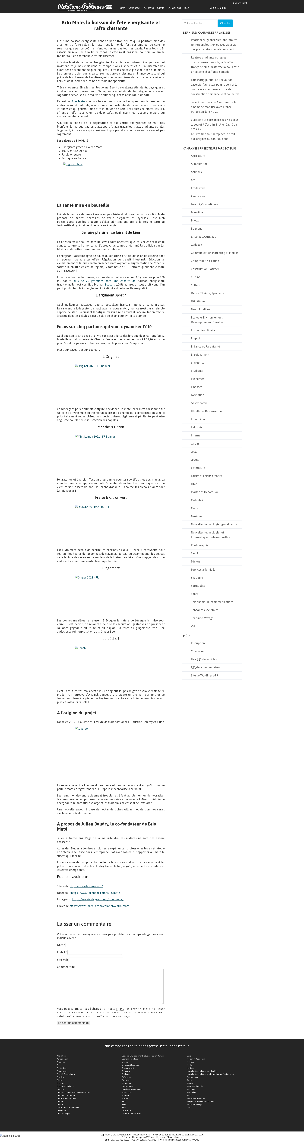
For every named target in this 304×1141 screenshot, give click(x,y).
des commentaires (205, 667)
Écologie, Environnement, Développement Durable (207, 320)
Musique (196, 516)
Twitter (238, 7)
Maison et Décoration (204, 492)
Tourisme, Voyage (202, 618)
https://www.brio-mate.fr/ (86, 886)
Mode (194, 508)
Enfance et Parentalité (205, 346)
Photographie (200, 545)
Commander (134, 8)
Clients (160, 8)
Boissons (196, 228)
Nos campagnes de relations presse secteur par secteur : (147, 1046)
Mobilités (197, 500)
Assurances (198, 196)
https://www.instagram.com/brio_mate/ (98, 899)
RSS (245, 7)
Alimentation (199, 164)
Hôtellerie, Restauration (206, 411)
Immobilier (198, 419)
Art (193, 180)
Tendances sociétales (204, 610)
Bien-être (197, 212)
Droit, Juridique (200, 309)
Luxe (194, 484)
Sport (194, 593)
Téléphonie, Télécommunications (212, 602)
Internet (196, 435)
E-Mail (62, 952)
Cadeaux (196, 244)
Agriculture (198, 155)
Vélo (193, 626)
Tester (121, 8)
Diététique (198, 301)
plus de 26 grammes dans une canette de (104, 281)
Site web (62, 959)
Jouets (195, 459)
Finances (196, 387)
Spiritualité (198, 585)
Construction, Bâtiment (206, 269)
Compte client (240, 3)
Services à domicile (203, 569)
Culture (195, 285)
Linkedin (231, 7)
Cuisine (195, 277)
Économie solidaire (203, 330)
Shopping (197, 577)
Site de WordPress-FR (204, 675)
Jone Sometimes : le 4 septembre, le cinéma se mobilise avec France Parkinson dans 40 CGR (214, 107)
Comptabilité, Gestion (205, 261)
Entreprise (197, 362)
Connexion (197, 651)
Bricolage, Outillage (203, 236)
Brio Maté (78, 101)
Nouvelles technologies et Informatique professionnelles (210, 535)
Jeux (194, 451)
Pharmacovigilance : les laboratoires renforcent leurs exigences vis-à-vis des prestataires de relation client (214, 44)
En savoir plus (174, 8)
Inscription (198, 643)
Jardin (195, 443)
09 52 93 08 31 (218, 7)
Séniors (195, 561)
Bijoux (195, 220)
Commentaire (66, 967)
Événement (198, 378)
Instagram (242, 7)
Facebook (234, 7)
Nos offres (149, 8)
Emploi (195, 338)
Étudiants (197, 370)
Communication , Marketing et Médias (73, 1092)
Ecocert (110, 284)
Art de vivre (198, 188)
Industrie (196, 427)
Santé (194, 553)
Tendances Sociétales (196, 1098)
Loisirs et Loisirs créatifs (206, 476)
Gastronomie (199, 403)
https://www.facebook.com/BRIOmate (95, 892)
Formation (197, 395)
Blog (186, 8)
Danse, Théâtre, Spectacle (207, 293)
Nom (61, 944)
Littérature (198, 467)
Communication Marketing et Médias (214, 252)
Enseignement (200, 354)
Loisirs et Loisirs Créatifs (132, 1113)
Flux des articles (204, 659)
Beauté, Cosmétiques (204, 204)
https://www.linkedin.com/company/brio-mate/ (100, 906)
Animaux (196, 172)
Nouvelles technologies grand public (214, 524)
